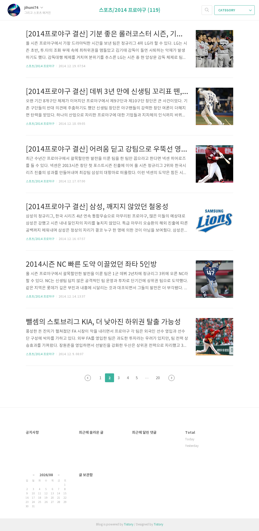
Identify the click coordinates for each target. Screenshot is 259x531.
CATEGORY (227, 10)
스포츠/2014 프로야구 (40, 66)
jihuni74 (31, 8)
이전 (88, 378)
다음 (171, 378)
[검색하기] (207, 10)
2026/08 (46, 475)
